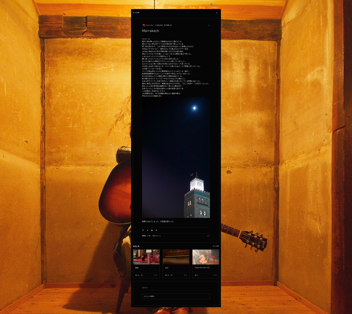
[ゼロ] (176, 257)
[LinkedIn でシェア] (152, 230)
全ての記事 (136, 12)
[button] (217, 12)
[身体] (146, 257)
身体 (137, 268)
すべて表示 (216, 246)
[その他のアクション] (209, 25)
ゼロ (166, 268)
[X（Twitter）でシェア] (147, 230)
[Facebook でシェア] (143, 230)
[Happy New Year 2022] (205, 257)
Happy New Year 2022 (202, 268)
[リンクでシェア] (156, 230)
